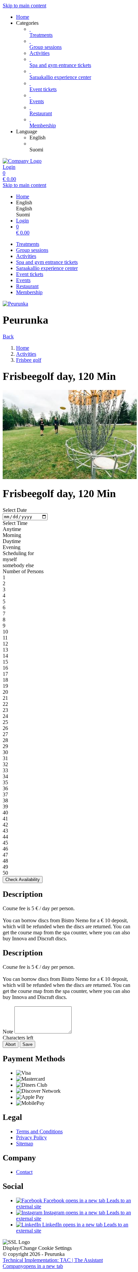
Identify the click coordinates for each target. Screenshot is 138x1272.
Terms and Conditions (39, 1131)
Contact (24, 1172)
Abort (10, 1044)
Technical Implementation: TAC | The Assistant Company (53, 1263)
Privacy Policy (31, 1137)
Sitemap (24, 1143)
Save (27, 1044)
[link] (82, 138)
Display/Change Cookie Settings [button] (37, 1248)
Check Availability (22, 879)
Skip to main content (24, 5)
